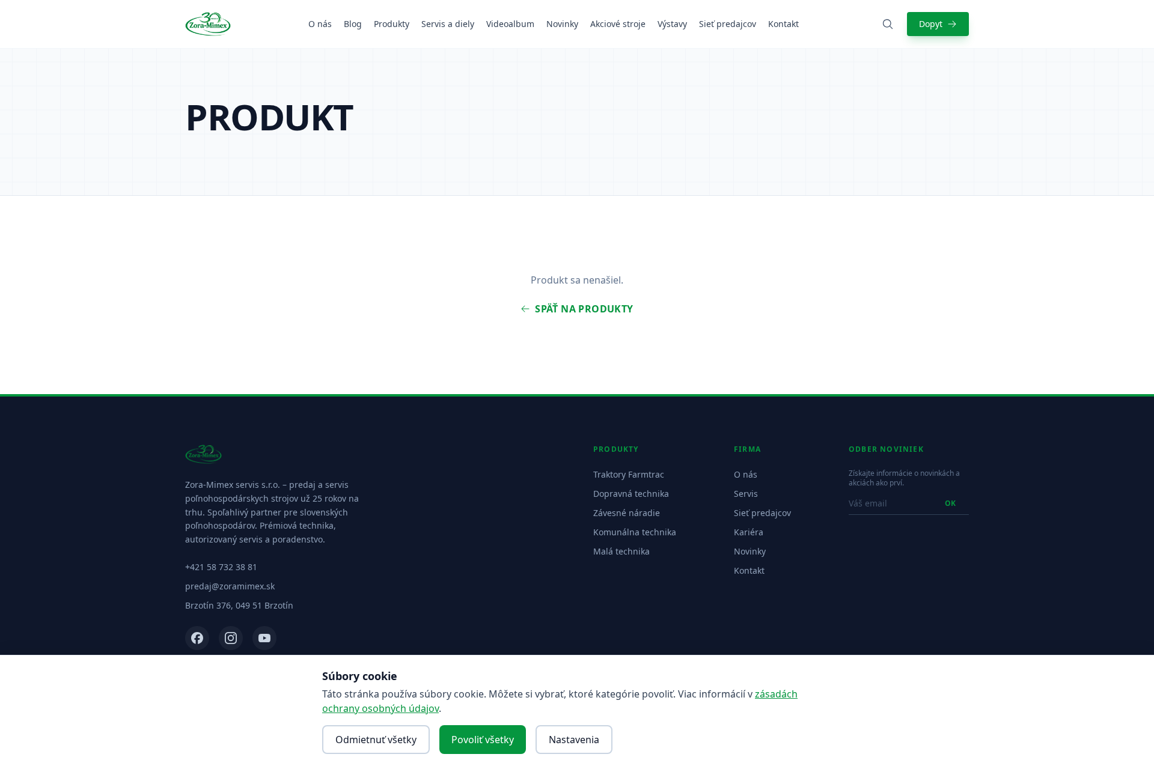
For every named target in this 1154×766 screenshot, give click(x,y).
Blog (353, 23)
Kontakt (783, 23)
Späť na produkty (584, 308)
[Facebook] (197, 638)
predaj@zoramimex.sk (230, 586)
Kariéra (748, 532)
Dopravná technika (631, 493)
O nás (320, 23)
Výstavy (672, 23)
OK (950, 503)
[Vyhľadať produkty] (888, 24)
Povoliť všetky (482, 739)
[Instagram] (231, 638)
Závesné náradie (626, 512)
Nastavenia (574, 739)
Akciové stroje (618, 23)
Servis (746, 493)
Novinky (562, 23)
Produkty (391, 23)
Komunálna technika (634, 532)
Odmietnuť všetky (376, 739)
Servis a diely (447, 23)
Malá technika (621, 551)
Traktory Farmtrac (628, 474)
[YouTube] (264, 638)
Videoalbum (510, 23)
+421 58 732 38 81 (221, 567)
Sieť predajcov (727, 23)
